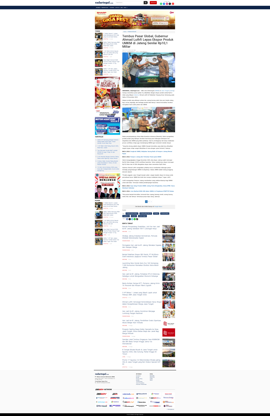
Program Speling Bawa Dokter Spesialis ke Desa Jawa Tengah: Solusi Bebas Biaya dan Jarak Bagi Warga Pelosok (140, 331)
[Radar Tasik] (128, 394)
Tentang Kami (139, 381)
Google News (158, 207)
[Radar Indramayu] (155, 394)
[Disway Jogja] (128, 402)
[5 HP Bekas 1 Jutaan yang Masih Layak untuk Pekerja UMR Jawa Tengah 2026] (168, 295)
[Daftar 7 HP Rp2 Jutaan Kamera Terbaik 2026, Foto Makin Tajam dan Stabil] (99, 72)
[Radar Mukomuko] (101, 406)
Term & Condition (140, 383)
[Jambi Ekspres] (114, 398)
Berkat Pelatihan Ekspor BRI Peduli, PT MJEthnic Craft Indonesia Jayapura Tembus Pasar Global (140, 255)
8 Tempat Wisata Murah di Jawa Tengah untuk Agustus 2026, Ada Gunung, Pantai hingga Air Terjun (139, 352)
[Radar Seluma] (141, 406)
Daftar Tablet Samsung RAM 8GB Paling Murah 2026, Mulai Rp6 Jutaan (111, 44)
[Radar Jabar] (141, 402)
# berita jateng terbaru (132, 213)
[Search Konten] (145, 3)
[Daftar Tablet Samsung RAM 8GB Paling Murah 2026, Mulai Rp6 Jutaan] (99, 45)
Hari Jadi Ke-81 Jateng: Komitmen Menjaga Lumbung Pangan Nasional (138, 312)
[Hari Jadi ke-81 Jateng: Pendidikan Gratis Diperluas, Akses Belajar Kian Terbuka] (168, 323)
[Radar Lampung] (141, 398)
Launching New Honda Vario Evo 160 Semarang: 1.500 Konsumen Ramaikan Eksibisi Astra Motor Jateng (140, 265)
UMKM (157, 91)
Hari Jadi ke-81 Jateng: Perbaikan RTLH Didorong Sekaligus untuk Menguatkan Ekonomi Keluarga (140, 275)
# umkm (134, 216)
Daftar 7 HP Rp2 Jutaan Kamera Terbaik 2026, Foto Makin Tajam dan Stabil (111, 70)
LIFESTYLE (117, 7)
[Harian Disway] (114, 394)
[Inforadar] (128, 398)
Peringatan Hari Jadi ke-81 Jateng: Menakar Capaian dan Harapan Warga (142, 246)
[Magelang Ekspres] (168, 398)
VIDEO (125, 7)
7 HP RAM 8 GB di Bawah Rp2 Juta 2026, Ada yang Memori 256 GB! (110, 52)
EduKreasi (98, 7)
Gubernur (136, 95)
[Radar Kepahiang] (155, 402)
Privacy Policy (139, 379)
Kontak (137, 377)
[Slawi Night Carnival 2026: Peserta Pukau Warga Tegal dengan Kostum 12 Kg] (99, 63)
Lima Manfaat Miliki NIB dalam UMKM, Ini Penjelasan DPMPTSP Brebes (152, 191)
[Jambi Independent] (101, 398)
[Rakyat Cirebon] (168, 394)
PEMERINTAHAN (104, 7)
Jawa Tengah (165, 91)
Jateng (172, 91)
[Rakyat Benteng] (155, 406)
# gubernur (126, 216)
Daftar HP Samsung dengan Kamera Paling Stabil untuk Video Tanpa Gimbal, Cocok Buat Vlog (107, 141)
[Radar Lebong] (128, 406)
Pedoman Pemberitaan (141, 384)
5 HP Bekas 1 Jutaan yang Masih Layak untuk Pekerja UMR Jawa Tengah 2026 (139, 293)
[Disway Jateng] (155, 398)
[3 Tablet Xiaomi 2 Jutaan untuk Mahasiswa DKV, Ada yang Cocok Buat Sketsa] (99, 37)
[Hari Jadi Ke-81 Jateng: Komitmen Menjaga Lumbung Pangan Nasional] (168, 314)
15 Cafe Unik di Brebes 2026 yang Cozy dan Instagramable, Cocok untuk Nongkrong (107, 168)
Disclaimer (138, 376)
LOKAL (121, 7)
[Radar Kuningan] (101, 402)
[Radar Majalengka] (114, 402)
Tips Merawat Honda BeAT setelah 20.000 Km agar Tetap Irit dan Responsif (106, 152)
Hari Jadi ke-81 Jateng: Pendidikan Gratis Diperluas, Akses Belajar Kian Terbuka (141, 321)
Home (124, 32)
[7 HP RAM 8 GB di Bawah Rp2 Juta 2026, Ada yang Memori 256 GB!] (99, 54)
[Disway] (101, 394)
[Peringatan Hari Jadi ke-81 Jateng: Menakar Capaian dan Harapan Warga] (168, 248)
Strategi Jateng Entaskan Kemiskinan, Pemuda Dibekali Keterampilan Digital (139, 237)
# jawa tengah (142, 216)
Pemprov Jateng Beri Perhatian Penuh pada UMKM (145, 157)
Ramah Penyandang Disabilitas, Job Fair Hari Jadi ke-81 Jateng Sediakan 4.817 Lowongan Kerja (141, 227)
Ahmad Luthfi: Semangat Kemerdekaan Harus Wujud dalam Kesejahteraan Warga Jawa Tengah (142, 303)
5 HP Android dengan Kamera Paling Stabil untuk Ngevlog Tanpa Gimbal (107, 157)
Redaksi (138, 380)
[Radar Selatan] (168, 406)
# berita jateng (164, 213)
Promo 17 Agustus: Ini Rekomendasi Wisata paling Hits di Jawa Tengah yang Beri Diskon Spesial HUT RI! (141, 362)
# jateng (156, 213)
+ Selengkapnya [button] (170, 409)
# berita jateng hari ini (146, 213)
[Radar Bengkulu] (114, 406)
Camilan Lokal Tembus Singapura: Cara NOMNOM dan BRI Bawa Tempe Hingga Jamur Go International (140, 341)
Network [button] (153, 3)
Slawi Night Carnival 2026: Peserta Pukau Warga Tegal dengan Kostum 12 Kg (111, 61)
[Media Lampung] (141, 394)
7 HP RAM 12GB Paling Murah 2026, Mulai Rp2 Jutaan (107, 147)
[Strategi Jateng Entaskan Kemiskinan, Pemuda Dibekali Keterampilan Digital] (168, 238)
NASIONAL (112, 7)
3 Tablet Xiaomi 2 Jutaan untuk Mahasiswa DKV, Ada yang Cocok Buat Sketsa (111, 35)
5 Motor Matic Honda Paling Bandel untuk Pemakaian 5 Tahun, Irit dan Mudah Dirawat (107, 162)
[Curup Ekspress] (168, 402)
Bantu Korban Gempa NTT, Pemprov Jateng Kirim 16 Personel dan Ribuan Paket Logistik (141, 284)
